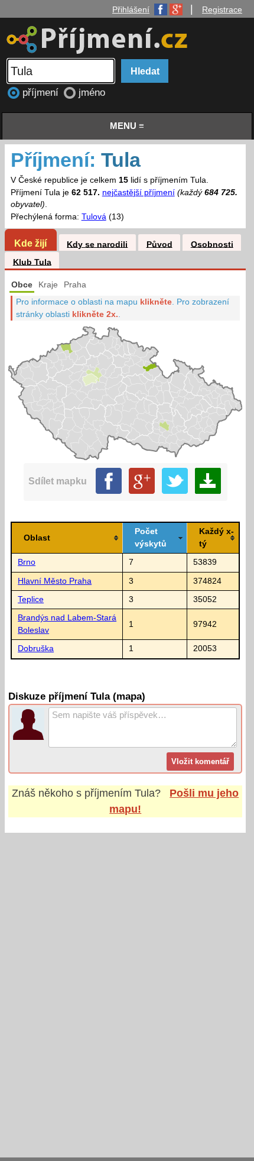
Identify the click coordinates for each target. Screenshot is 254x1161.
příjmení (41, 92)
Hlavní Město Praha (55, 581)
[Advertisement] (127, 983)
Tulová (94, 216)
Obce (21, 284)
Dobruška (36, 648)
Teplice (31, 599)
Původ (159, 244)
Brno (26, 562)
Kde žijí (30, 243)
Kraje (48, 284)
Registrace (222, 9)
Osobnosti (212, 244)
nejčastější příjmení (138, 192)
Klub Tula (32, 261)
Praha (75, 284)
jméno (92, 92)
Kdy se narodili (97, 244)
